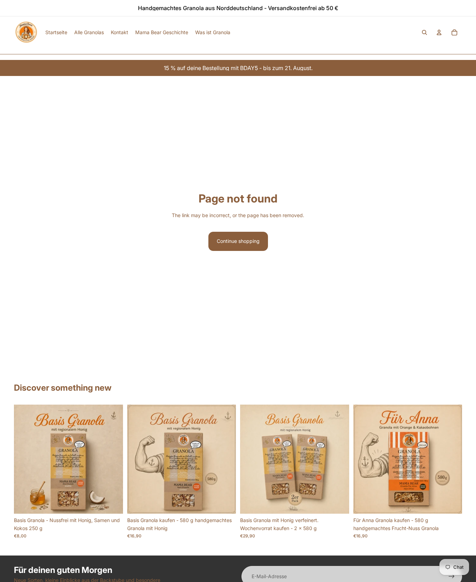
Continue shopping (238, 241)
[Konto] (439, 32)
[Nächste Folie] (112, 459)
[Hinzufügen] (112, 503)
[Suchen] (424, 32)
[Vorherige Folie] (24, 459)
